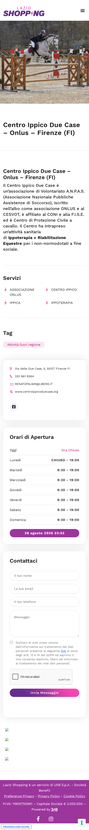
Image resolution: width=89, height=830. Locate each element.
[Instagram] (50, 818)
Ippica (15, 303)
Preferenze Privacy (19, 796)
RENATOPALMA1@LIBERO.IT (34, 384)
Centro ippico (64, 290)
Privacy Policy (49, 796)
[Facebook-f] (38, 818)
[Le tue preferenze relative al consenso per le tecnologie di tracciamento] (82, 823)
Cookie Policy (74, 796)
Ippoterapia (62, 303)
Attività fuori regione (23, 345)
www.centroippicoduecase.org (36, 391)
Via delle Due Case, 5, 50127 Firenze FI (42, 368)
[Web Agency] (54, 809)
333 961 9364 (24, 376)
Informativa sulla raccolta (16, 826)
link (63, 651)
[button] (82, 10)
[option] (44, 62)
